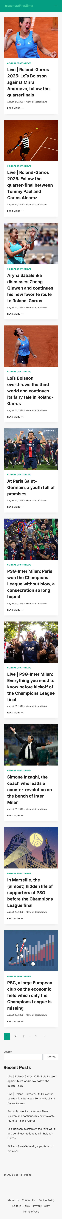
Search (8, 1051)
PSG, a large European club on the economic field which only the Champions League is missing (29, 995)
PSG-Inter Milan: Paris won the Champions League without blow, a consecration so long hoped (31, 584)
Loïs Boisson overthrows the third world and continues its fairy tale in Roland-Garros (30, 391)
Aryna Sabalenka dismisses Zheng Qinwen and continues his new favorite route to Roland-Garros (30, 288)
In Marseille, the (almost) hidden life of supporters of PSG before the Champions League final (30, 892)
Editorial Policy (21, 1205)
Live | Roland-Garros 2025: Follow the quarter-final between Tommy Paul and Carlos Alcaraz (30, 185)
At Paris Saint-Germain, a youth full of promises (31, 487)
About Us (13, 1200)
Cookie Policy (47, 1200)
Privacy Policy (41, 1205)
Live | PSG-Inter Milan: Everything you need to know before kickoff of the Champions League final (31, 687)
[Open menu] (55, 6)
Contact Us (29, 1200)
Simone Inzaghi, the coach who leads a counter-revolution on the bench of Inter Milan (29, 789)
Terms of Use (31, 1211)
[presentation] (31, 37)
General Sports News (19, 63)
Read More (15, 108)
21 (36, 1036)
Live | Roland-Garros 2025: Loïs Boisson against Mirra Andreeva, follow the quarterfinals (28, 82)
